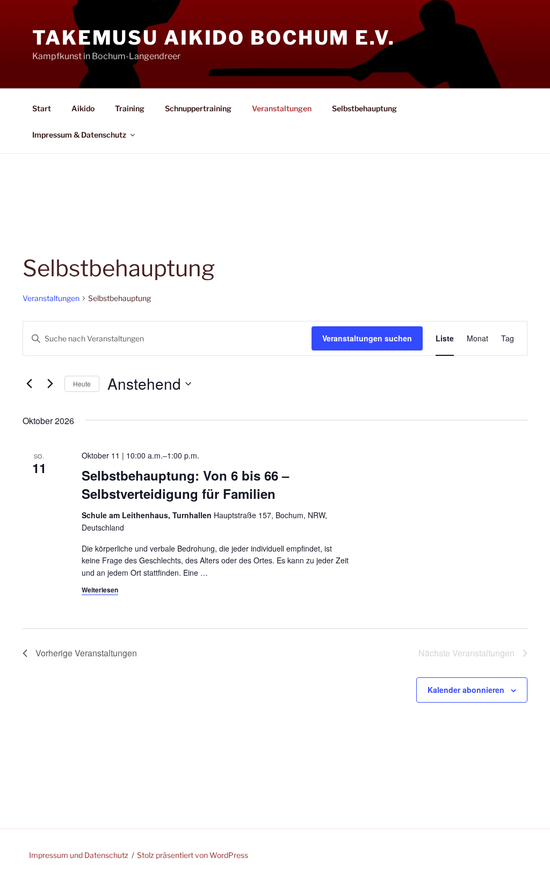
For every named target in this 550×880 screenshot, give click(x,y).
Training (129, 108)
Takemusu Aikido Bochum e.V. (213, 37)
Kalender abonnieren (466, 689)
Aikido (83, 108)
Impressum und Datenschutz (78, 855)
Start (41, 108)
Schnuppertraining (198, 108)
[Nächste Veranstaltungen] (50, 383)
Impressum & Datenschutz (79, 134)
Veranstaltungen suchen (367, 338)
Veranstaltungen (282, 108)
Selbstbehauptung (364, 108)
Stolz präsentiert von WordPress (192, 855)
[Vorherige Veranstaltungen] (29, 383)
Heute (82, 383)
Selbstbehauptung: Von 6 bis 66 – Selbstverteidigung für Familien (185, 484)
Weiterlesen (100, 590)
